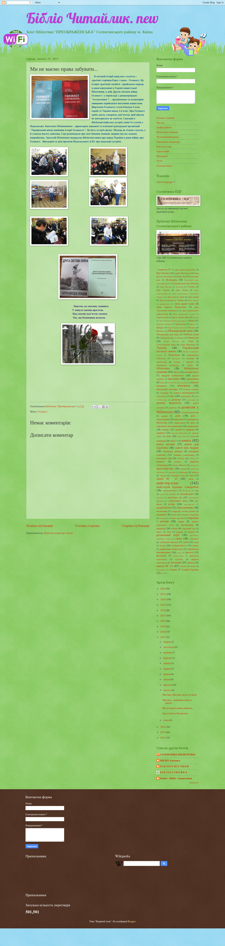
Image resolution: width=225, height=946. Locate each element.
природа (160, 528)
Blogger (131, 921)
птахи (174, 528)
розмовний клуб (167, 535)
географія (164, 392)
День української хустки (184, 314)
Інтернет (169, 276)
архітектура (161, 361)
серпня (167, 663)
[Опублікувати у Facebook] (103, 407)
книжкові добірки (173, 451)
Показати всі (194, 782)
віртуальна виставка (167, 389)
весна (176, 372)
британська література (167, 365)
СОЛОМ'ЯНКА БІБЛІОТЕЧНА (177, 754)
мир (197, 490)
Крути (192, 324)
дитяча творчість (168, 403)
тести (162, 545)
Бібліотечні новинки (167, 132)
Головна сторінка (87, 525)
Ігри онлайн (162, 151)
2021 (163, 615)
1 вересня (161, 269)
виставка (173, 379)
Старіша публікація (135, 525)
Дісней (196, 317)
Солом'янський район (166, 344)
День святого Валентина (171, 307)
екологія (178, 419)
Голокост (42, 411)
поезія (174, 514)
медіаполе (186, 490)
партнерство (189, 504)
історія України (190, 569)
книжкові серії (164, 458)
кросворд (183, 472)
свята (178, 538)
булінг (190, 365)
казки (192, 436)
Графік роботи (163, 127)
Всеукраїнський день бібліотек (185, 283)
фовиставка (178, 555)
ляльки (163, 475)
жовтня (167, 652)
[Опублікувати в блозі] (97, 407)
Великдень (171, 279)
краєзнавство (164, 468)
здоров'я (160, 432)
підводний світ (188, 528)
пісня (169, 531)
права (181, 521)
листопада (169, 647)
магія (191, 478)
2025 (163, 594)
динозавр (191, 399)
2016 (163, 727)
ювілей (183, 566)
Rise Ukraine (162, 273)
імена (193, 566)
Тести (159, 160)
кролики (172, 472)
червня (167, 668)
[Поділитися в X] (100, 407)
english (177, 273)
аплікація (190, 358)
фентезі (189, 552)
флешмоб (161, 555)
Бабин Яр (181, 276)
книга (186, 440)
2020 (163, 621)
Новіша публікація (39, 525)
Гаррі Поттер (165, 286)
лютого (167, 690)
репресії (191, 531)
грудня (167, 641)
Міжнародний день (180, 331)
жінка (192, 422)
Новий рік (193, 337)
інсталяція (160, 569)
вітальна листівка (191, 389)
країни (183, 468)
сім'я (185, 542)
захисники (193, 426)
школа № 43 (164, 566)
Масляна (191, 327)
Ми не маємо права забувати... (178, 708)
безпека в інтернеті (184, 361)
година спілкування (184, 392)
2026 (163, 588)
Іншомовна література (168, 141)
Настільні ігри (163, 146)
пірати (159, 531)
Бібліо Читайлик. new (92, 18)
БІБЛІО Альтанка (170, 760)
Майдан (159, 327)
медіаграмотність (170, 490)
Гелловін (179, 286)
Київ (191, 320)
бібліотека (163, 368)
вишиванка (193, 378)
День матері (193, 296)
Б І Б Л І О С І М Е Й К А (173, 772)
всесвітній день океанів (177, 382)
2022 (163, 610)
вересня (167, 658)
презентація (187, 524)
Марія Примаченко (175, 327)
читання (176, 562)
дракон (165, 415)
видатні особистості (173, 375)
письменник (185, 507)
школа (190, 562)
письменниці (161, 511)
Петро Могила (171, 341)
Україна (161, 348)
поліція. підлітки (176, 518)
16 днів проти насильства (183, 269)
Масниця (160, 330)
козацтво (181, 458)
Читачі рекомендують (167, 136)
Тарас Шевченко (187, 344)
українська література (171, 549)
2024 (163, 599)
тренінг (195, 545)
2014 (163, 737)
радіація (179, 531)
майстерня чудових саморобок (177, 487)
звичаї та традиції (185, 429)
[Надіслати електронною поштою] (93, 407)
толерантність (179, 545)
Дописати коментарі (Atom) (58, 533)
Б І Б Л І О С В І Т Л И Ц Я (174, 766)
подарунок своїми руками (183, 511)
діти (177, 416)
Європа (187, 273)
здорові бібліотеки (179, 433)
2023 (163, 604)
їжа (162, 573)
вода (162, 382)
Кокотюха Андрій (163, 324)
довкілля (173, 407)
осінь (171, 504)
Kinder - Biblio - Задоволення (176, 778)
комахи (192, 458)
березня (167, 684)
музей (162, 494)
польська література (190, 514)
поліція (163, 518)
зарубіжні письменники (169, 426)
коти (184, 465)
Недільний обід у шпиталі (172, 337)
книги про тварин (187, 448)
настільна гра (175, 497)
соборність (194, 538)
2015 (163, 732)
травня (167, 674)
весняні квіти (192, 372)
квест (173, 440)
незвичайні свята (178, 500)
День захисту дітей (175, 296)
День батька (182, 290)
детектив (176, 399)
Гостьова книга (164, 165)
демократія (186, 396)
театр (196, 542)
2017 (163, 637)
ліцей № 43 (167, 479)
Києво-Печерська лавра (175, 320)
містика (159, 497)
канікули (161, 440)
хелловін (179, 559)
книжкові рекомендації (184, 454)
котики (193, 465)
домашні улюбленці (190, 412)
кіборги (195, 472)
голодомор (161, 396)
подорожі (161, 514)
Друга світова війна (180, 317)
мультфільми (186, 494)
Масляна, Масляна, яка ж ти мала (179, 694)
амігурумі (176, 358)
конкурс (177, 461)
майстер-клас (167, 482)
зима (168, 436)
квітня (167, 679)
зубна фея (181, 436)
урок (179, 552)
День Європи (162, 290)
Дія (160, 320)
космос (176, 465)
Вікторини (162, 156)
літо (191, 475)
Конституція (180, 324)
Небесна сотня (191, 334)
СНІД (190, 341)
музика (172, 494)
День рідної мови (184, 303)
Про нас (160, 122)
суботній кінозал (169, 542)
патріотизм (163, 507)
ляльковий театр (177, 475)
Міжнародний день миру (167, 334)
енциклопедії (179, 422)
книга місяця (165, 444)
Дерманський (162, 317)
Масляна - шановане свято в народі (177, 701)
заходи (165, 429)
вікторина (184, 385)
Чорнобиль (174, 355)
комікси (160, 461)
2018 (163, 631)
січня (166, 720)
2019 (163, 626)
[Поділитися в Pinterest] (107, 407)
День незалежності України (172, 300)
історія (173, 569)
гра (172, 396)
